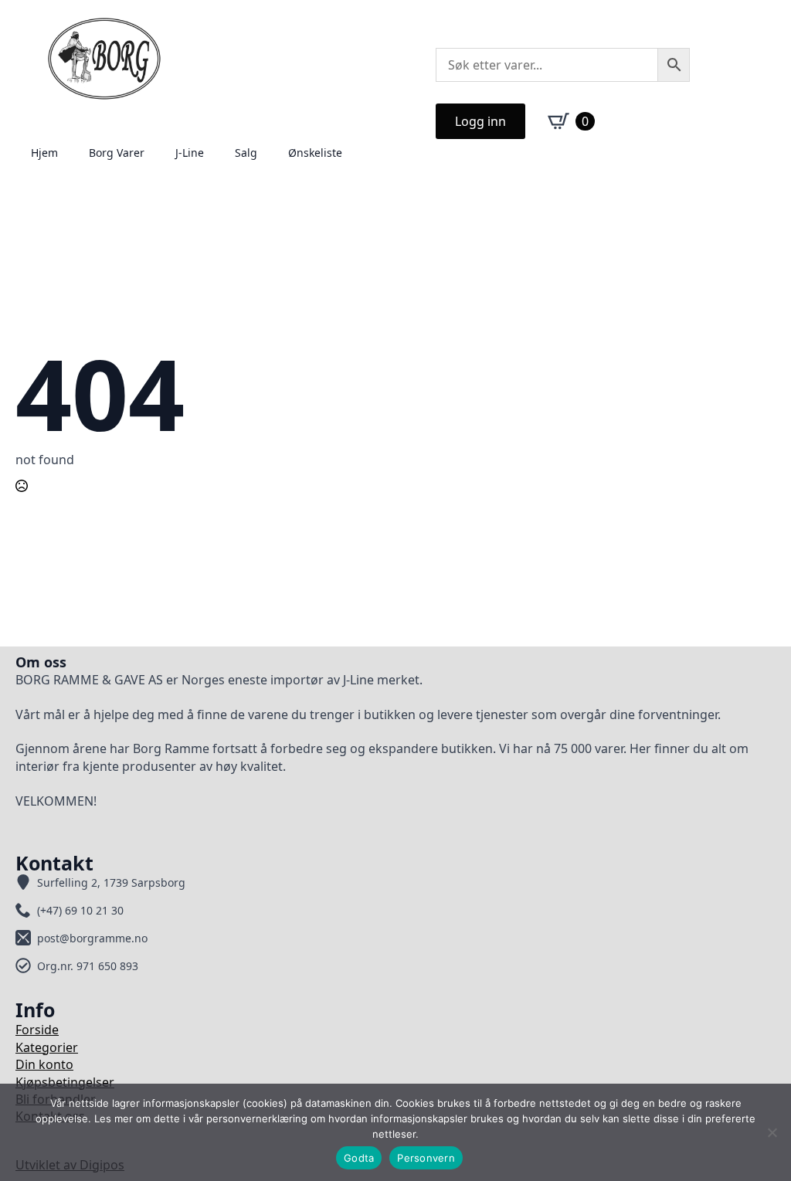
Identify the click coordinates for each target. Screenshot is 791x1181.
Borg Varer (116, 152)
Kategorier (46, 1047)
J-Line (189, 152)
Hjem (44, 152)
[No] (771, 1132)
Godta (359, 1158)
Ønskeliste (315, 152)
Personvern (426, 1158)
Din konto (44, 1064)
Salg (246, 152)
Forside (37, 1029)
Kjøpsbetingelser (64, 1082)
